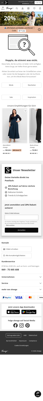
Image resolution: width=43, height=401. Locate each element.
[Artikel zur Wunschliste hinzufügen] (25, 110)
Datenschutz (33, 335)
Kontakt (5, 243)
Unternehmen (8, 277)
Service (5, 283)
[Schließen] (2, 2)
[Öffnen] (39, 29)
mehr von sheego (9, 289)
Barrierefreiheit (11, 341)
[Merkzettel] (34, 8)
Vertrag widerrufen (13, 335)
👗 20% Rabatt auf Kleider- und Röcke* (18, 28)
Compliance (33, 341)
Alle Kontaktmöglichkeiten (15, 255)
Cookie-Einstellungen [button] (21, 345)
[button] (3, 8)
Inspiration (32, 97)
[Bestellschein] (28, 8)
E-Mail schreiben (10, 249)
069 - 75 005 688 (10, 269)
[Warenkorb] (40, 8)
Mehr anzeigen (10, 225)
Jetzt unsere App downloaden (21, 307)
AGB (25, 335)
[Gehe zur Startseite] (10, 8)
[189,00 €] (15, 125)
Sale (11, 97)
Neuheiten (32, 85)
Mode (11, 85)
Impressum (23, 341)
